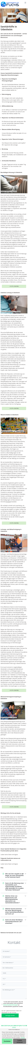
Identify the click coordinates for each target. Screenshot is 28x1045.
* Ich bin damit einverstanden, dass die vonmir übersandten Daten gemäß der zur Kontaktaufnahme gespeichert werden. (13, 1004)
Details (23, 1038)
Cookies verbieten (20, 1041)
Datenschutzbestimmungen (10, 1005)
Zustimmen (7, 1041)
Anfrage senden (10, 1015)
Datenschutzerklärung (14, 1029)
